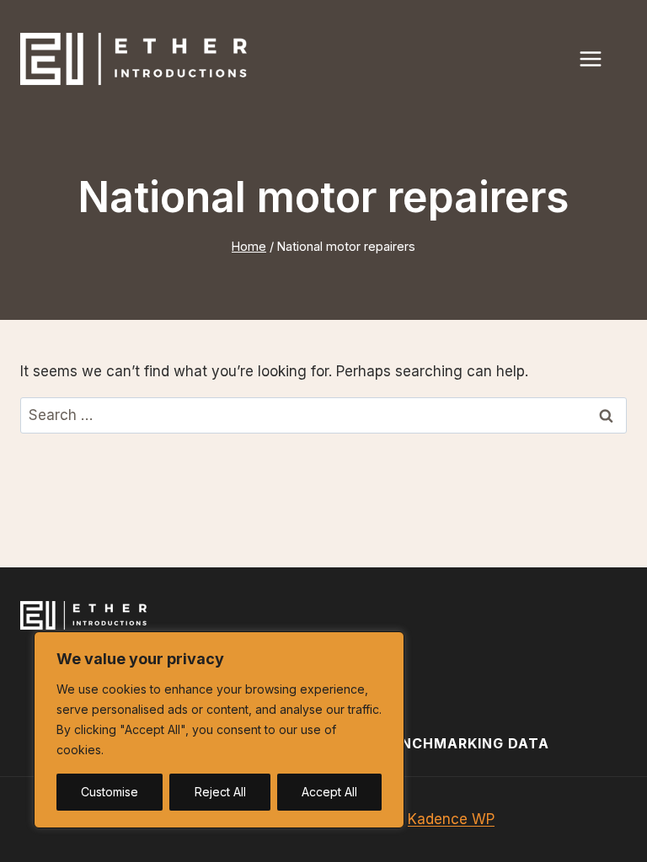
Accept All (329, 792)
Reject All (220, 792)
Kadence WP (451, 819)
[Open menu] (599, 58)
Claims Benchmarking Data (434, 743)
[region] (219, 729)
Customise (109, 792)
